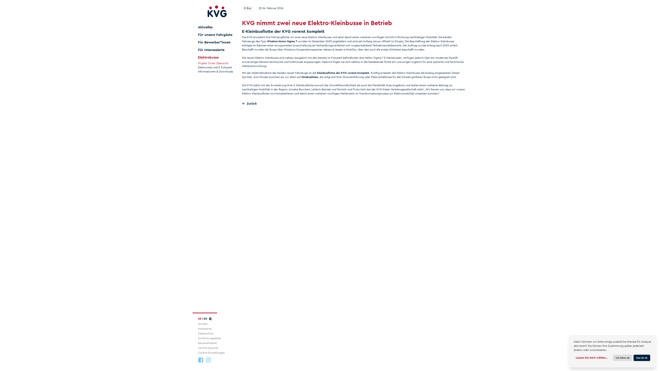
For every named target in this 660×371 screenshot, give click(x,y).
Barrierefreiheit (207, 343)
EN (205, 319)
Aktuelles (205, 27)
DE (199, 319)
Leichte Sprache (208, 348)
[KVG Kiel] (217, 11)
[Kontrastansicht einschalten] (210, 319)
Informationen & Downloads (215, 71)
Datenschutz (205, 333)
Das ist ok (641, 357)
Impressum (205, 329)
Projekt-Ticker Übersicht (213, 63)
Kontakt (203, 324)
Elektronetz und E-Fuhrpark (215, 67)
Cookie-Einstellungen (211, 353)
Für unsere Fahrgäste (215, 35)
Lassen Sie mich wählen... (592, 358)
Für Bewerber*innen (214, 42)
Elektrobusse (208, 57)
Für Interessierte (211, 50)
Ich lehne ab (623, 357)
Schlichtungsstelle (209, 338)
